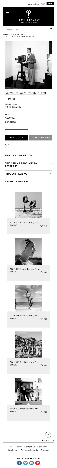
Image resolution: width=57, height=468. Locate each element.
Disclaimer (13, 450)
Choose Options (46, 225)
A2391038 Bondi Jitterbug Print (24, 315)
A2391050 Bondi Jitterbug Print (24, 408)
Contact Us (29, 447)
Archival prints (19, 34)
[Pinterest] (37, 463)
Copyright (42, 447)
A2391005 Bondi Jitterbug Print (24, 222)
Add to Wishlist (41, 225)
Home (5, 34)
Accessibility (16, 447)
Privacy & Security (29, 450)
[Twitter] (25, 463)
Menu (50, 3)
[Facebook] (19, 463)
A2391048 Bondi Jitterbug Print (24, 362)
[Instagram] (31, 463)
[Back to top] (48, 431)
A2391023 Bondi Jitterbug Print (25, 269)
